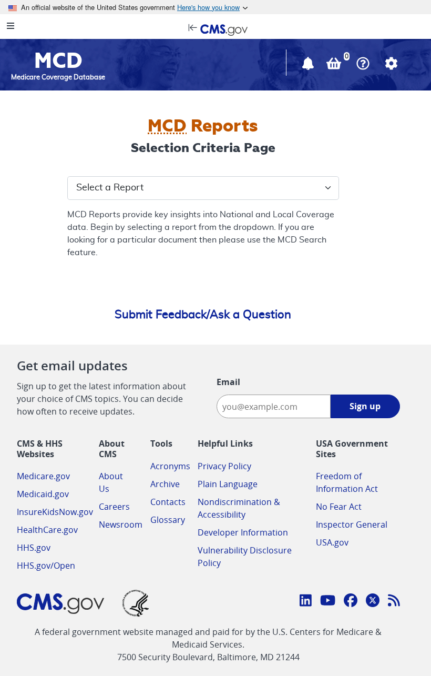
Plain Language (228, 484)
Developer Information (243, 532)
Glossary (167, 520)
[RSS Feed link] (394, 601)
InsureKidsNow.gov (55, 512)
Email (228, 382)
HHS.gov (33, 547)
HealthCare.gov (47, 530)
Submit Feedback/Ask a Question (203, 314)
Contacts (168, 502)
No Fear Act (339, 506)
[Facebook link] (350, 601)
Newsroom (120, 524)
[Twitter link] (372, 601)
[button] (309, 66)
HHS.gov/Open (46, 565)
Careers (114, 506)
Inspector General (351, 524)
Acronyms (170, 466)
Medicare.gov (43, 476)
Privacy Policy (224, 466)
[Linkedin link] (306, 601)
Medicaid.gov (43, 494)
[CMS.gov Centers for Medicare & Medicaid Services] (215, 29)
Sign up (365, 406)
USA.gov (332, 542)
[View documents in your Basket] (334, 66)
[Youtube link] (327, 601)
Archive (165, 484)
